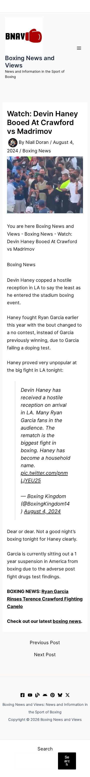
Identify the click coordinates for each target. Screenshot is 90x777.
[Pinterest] (52, 695)
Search (45, 748)
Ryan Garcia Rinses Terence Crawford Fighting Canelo (45, 599)
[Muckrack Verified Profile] (37, 695)
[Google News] (45, 695)
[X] (67, 695)
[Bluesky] (60, 695)
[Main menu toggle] (79, 48)
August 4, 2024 (42, 511)
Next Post (45, 654)
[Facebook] (22, 695)
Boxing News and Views (29, 61)
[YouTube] (30, 695)
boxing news (67, 621)
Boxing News (36, 150)
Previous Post (45, 642)
